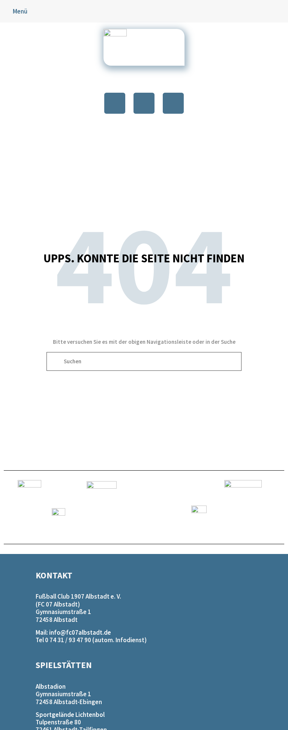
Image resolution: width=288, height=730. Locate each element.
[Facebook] (114, 103)
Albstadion (51, 686)
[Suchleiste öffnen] (281, 11)
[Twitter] (144, 103)
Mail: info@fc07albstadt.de (73, 632)
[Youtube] (173, 103)
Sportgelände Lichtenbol (70, 714)
